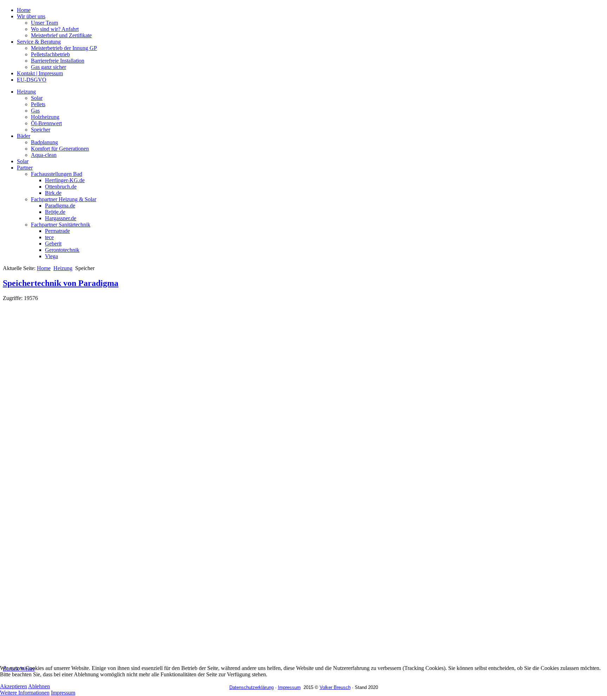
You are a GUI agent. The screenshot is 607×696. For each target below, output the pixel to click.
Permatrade (57, 231)
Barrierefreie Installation (57, 61)
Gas (35, 111)
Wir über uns (31, 16)
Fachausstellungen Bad (56, 174)
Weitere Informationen (25, 693)
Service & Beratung (39, 42)
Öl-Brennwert (46, 123)
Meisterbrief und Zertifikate (61, 35)
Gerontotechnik (62, 250)
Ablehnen (39, 686)
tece (49, 237)
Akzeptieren (13, 686)
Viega (51, 256)
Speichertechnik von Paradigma (60, 283)
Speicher (40, 130)
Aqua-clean (44, 155)
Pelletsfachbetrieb (50, 54)
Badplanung (44, 142)
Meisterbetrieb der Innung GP (64, 48)
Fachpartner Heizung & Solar (63, 199)
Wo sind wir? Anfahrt (55, 29)
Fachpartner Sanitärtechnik (60, 225)
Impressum (63, 693)
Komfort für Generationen (60, 149)
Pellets (38, 104)
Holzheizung (45, 117)
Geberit (53, 244)
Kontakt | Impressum (40, 73)
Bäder (23, 136)
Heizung (26, 92)
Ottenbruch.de (61, 187)
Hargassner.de (60, 218)
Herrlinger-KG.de (65, 180)
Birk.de (53, 193)
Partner (25, 168)
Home (24, 10)
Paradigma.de (60, 206)
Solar (37, 98)
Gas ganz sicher (48, 67)
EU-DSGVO (31, 80)
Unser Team (44, 23)
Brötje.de (55, 212)
